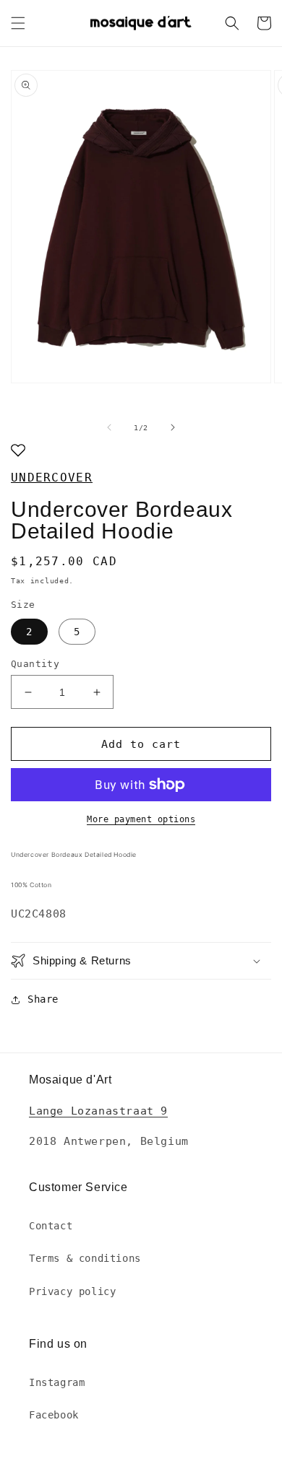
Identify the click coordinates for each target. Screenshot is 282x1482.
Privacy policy (72, 1291)
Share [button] (43, 999)
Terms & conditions (85, 1258)
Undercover (52, 477)
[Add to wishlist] (18, 451)
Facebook (54, 1415)
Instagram (57, 1382)
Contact (50, 1226)
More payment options (141, 819)
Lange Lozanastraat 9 (98, 1110)
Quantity (35, 663)
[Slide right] (173, 427)
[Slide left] (109, 427)
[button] (18, 23)
